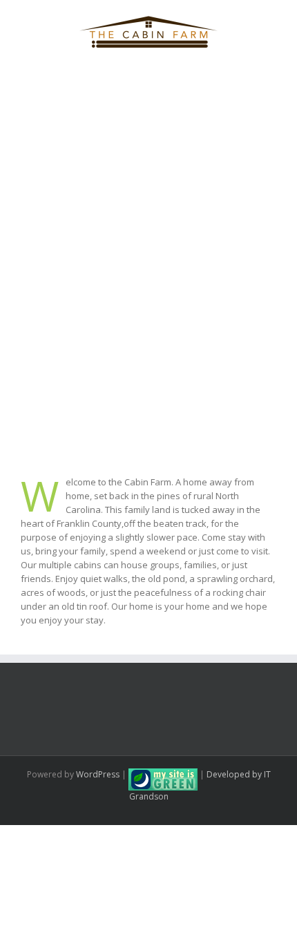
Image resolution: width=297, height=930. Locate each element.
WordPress (97, 774)
